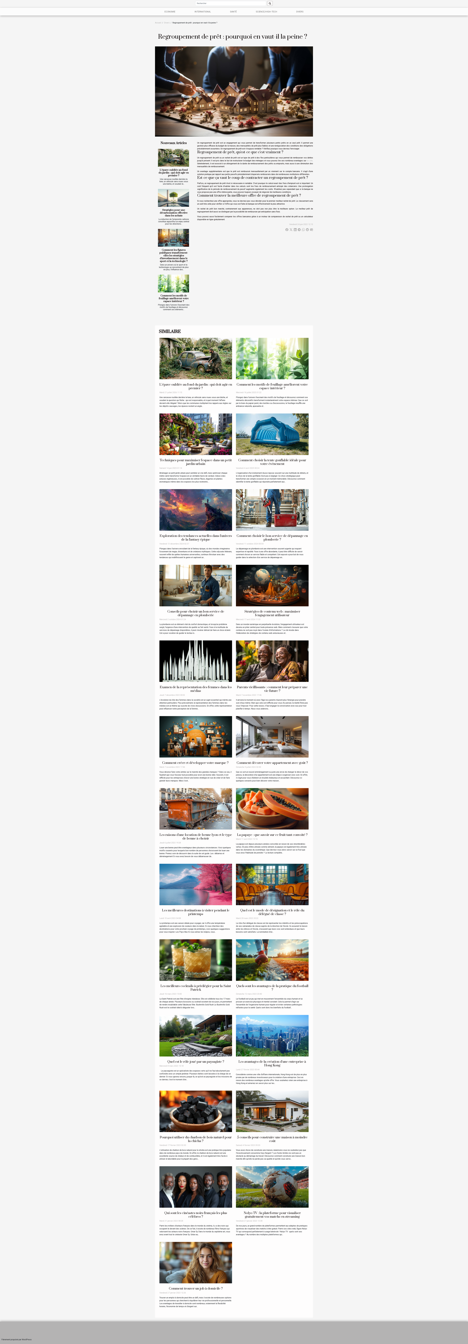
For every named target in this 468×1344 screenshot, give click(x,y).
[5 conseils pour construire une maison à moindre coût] (272, 1111)
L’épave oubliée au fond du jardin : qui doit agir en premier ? (174, 172)
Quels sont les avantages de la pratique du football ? (272, 988)
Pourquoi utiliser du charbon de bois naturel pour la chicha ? (196, 1139)
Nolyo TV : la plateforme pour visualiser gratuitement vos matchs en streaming (272, 1215)
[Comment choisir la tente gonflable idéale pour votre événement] (272, 434)
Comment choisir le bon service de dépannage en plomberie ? (272, 538)
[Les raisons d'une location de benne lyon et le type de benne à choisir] (195, 808)
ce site (310, 160)
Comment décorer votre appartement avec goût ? (272, 763)
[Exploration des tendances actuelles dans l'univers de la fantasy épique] (195, 510)
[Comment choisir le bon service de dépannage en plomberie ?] (272, 510)
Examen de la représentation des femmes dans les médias (196, 689)
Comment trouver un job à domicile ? (196, 1288)
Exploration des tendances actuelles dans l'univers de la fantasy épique (196, 538)
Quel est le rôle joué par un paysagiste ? (195, 1062)
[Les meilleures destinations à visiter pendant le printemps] (195, 884)
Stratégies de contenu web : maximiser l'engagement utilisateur (272, 613)
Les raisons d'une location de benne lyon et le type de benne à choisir (196, 837)
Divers (299, 11)
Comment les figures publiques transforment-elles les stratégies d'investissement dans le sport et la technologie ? (173, 255)
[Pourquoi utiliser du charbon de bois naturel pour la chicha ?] (195, 1111)
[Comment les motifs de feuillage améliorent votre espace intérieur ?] (173, 283)
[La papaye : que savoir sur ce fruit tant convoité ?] (272, 808)
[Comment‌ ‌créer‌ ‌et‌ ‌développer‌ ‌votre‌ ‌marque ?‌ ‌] (195, 736)
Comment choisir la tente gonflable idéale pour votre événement (272, 462)
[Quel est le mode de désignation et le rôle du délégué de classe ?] (272, 884)
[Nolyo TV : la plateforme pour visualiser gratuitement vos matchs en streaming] (272, 1187)
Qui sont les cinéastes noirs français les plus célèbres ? (195, 1215)
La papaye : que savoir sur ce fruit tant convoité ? (272, 835)
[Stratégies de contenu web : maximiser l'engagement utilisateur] (272, 585)
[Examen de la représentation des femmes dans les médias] (195, 661)
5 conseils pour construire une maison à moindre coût (272, 1139)
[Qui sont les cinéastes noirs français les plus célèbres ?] (195, 1187)
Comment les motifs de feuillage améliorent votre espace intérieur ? (174, 298)
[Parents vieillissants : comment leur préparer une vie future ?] (272, 661)
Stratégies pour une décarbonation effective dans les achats (174, 212)
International (203, 11)
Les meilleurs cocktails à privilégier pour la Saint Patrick (196, 988)
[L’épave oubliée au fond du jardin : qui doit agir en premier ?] (173, 158)
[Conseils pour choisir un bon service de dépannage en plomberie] (195, 585)
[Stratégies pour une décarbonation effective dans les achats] (173, 198)
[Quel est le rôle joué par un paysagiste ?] (195, 1035)
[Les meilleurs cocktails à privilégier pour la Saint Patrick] (195, 960)
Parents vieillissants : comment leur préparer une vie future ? (272, 689)
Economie (170, 11)
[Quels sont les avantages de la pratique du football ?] (272, 960)
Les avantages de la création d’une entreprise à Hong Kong (272, 1063)
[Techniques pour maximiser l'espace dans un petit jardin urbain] (195, 434)
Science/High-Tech (266, 11)
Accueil (158, 23)
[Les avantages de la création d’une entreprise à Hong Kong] (272, 1035)
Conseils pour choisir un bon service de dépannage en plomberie (195, 613)
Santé (233, 11)
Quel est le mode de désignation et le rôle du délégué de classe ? (272, 912)
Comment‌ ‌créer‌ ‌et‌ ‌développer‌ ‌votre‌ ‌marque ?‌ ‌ (195, 763)
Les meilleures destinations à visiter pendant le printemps (195, 912)
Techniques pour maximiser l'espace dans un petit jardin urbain (196, 462)
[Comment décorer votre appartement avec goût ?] (272, 736)
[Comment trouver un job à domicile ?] (195, 1262)
